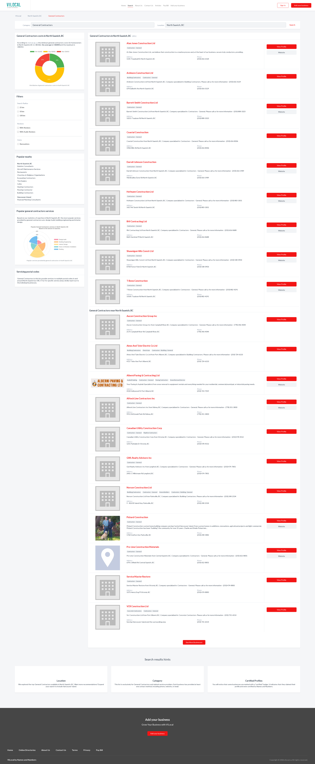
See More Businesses (194, 642)
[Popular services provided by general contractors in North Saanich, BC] (49, 241)
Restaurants (22, 172)
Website (281, 52)
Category (26, 25)
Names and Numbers (26, 760)
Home (123, 5)
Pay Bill (166, 5)
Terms (75, 750)
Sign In (283, 5)
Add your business (178, 5)
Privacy (86, 750)
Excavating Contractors (26, 178)
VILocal (18, 16)
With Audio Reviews (27, 132)
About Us (138, 5)
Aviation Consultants (25, 166)
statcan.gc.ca (33, 43)
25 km (22, 107)
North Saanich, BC (35, 16)
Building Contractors (25, 193)
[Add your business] (157, 730)
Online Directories (27, 750)
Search (130, 5)
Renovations (24, 144)
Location (161, 25)
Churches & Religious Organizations (31, 175)
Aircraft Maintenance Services (28, 169)
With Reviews (25, 128)
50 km (22, 111)
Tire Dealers (22, 181)
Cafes (19, 184)
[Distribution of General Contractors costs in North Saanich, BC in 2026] (49, 66)
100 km (22, 115)
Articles (158, 5)
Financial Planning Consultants (29, 200)
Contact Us (148, 5)
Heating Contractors (25, 187)
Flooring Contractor (24, 190)
